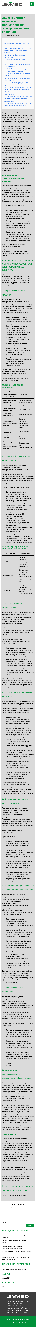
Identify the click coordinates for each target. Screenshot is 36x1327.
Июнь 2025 (6, 1278)
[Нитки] (22, 1322)
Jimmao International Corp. (17, 1195)
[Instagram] (13, 1322)
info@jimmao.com (25, 1308)
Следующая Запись (18, 1208)
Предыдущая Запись (18, 1204)
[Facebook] (10, 1322)
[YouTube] (19, 1322)
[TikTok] (25, 1322)
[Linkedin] (16, 1322)
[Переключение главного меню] (32, 4)
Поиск (4, 1222)
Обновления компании (10, 1287)
